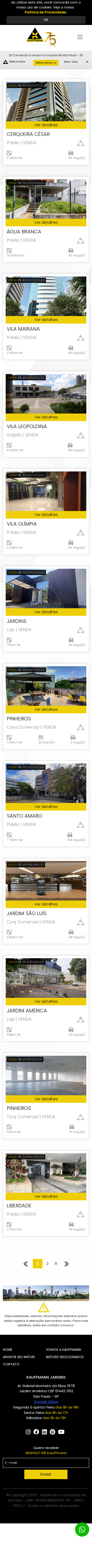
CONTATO (11, 1364)
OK (46, 19)
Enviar (46, 1474)
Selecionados (17, 62)
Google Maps (46, 1401)
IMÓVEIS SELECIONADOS (65, 1357)
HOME (7, 1349)
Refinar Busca (44, 63)
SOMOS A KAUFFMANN (63, 1349)
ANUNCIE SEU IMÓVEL (19, 1357)
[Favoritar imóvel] (80, 142)
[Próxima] (66, 1263)
